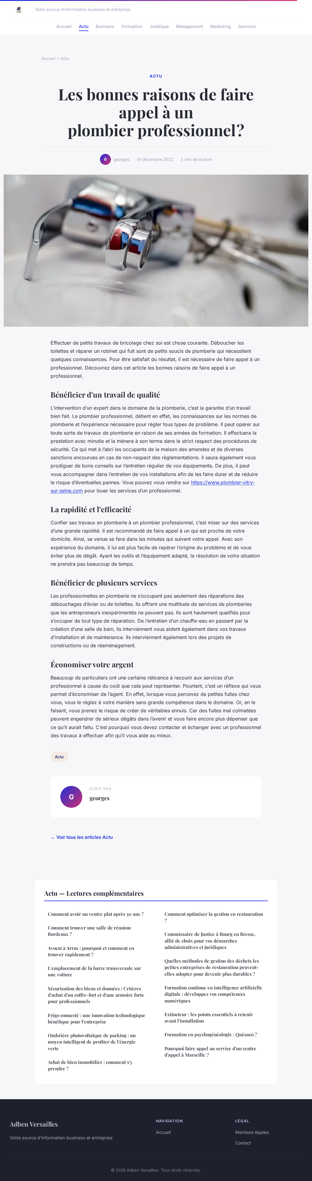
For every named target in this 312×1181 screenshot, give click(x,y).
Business (105, 26)
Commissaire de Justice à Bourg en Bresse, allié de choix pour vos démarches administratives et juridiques (210, 940)
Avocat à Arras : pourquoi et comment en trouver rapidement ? (91, 951)
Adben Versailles (34, 1124)
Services (247, 26)
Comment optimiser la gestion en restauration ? (214, 917)
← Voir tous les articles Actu (82, 837)
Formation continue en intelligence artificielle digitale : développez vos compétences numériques (213, 994)
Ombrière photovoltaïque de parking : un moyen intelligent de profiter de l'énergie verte (92, 1041)
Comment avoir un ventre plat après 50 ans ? (96, 914)
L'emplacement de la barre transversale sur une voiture (94, 971)
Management (189, 26)
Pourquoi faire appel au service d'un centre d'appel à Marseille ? (210, 1051)
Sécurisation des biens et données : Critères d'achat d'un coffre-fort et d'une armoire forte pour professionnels (96, 995)
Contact (243, 1142)
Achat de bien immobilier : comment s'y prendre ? (90, 1065)
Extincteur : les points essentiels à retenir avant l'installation (209, 1017)
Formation (132, 26)
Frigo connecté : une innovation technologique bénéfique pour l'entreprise (96, 1018)
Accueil (64, 26)
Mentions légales (252, 1132)
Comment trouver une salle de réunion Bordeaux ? (89, 931)
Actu (83, 26)
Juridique (159, 26)
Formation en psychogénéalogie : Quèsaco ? (211, 1034)
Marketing (220, 26)
